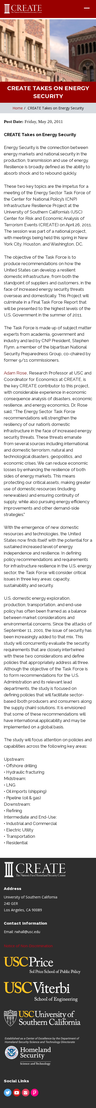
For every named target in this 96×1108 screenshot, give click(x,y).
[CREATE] (23, 9)
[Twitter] (8, 1092)
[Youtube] (16, 1092)
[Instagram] (25, 1092)
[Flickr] (34, 1092)
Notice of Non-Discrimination (28, 945)
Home (18, 108)
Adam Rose (15, 372)
